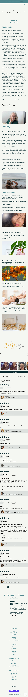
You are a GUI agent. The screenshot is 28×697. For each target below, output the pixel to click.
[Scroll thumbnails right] (26, 366)
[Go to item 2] (13, 366)
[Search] (25, 12)
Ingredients (14, 652)
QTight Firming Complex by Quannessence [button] (14, 512)
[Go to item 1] (5, 366)
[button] (14, 351)
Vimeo (14, 677)
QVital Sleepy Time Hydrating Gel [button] (12, 582)
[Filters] (1, 380)
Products (14, 631)
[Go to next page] (22, 587)
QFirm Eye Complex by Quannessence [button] (13, 397)
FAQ (14, 662)
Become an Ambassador (14, 640)
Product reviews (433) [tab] (7, 376)
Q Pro (14, 635)
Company (14, 646)
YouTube (15, 679)
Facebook (14, 673)
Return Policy (14, 663)
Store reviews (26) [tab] (21, 376)
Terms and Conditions (14, 666)
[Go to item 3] (22, 366)
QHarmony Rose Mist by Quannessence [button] (13, 431)
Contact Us (14, 637)
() (23, 4)
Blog (14, 654)
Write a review (14, 372)
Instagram (14, 674)
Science (14, 651)
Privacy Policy (14, 665)
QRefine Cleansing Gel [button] (9, 413)
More (23, 346)
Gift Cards (14, 634)
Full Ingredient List (14, 632)
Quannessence (18, 694)
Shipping (14, 660)
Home (11, 22)
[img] (14, 597)
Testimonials (14, 649)
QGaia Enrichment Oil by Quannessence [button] (13, 494)
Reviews (14, 638)
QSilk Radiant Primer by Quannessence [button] (13, 544)
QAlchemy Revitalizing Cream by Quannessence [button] (15, 447)
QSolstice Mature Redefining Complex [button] (13, 466)
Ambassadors (14, 648)
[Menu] (3, 11)
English (13, 686)
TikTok (14, 676)
